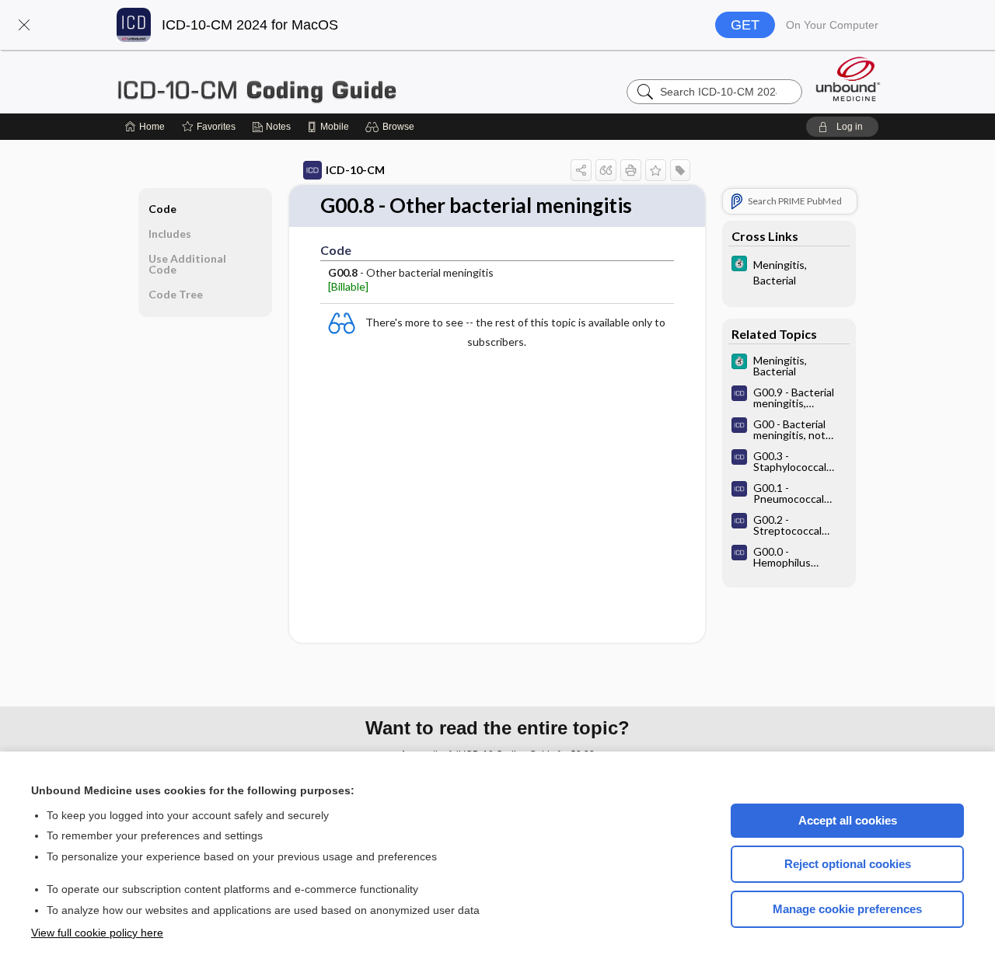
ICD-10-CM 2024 (311, 81)
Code (162, 208)
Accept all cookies (847, 820)
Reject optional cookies (847, 863)
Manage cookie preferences (847, 908)
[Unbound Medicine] (848, 78)
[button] (24, 25)
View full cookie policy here (97, 932)
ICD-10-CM (355, 169)
